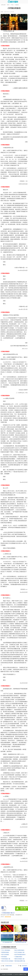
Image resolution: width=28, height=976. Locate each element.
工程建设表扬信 (18, 956)
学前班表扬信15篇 (5, 958)
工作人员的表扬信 (5, 950)
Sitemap (24, 974)
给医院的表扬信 (5, 952)
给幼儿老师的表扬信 (19, 950)
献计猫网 (10, 974)
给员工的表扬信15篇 (19, 952)
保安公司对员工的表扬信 (7, 961)
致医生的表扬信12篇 (19, 958)
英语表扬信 (4, 956)
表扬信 (17, 4)
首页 (8, 4)
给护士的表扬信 (5, 954)
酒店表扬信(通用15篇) (20, 961)
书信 (12, 4)
